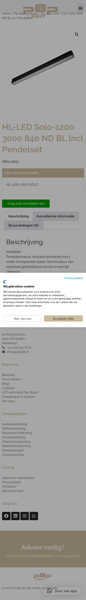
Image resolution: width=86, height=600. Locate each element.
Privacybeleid (73, 278)
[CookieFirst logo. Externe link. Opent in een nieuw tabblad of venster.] (4, 282)
